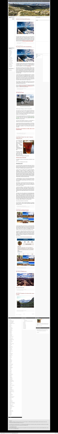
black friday (10, 330)
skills (9, 393)
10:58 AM (22, 310)
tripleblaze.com (11, 411)
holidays (10, 356)
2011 (24, 327)
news (10, 371)
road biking (10, 387)
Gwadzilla (10, 55)
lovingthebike (10, 367)
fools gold (10, 348)
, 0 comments (24, 88)
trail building (10, 405)
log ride (10, 366)
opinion (10, 376)
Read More (38, 332)
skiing (10, 392)
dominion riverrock (11, 343)
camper (10, 331)
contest (10, 335)
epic (9, 345)
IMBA (9, 56)
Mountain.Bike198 (11, 60)
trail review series (11, 406)
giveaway (10, 349)
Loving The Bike (10, 58)
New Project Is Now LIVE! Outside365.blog (23, 46)
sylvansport (10, 401)
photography (10, 380)
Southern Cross (11, 397)
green (10, 352)
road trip (10, 388)
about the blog (10, 322)
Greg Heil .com (10, 70)
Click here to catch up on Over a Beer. (21, 157)
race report (10, 383)
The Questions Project (20, 92)
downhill (10, 344)
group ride (10, 354)
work (9, 415)
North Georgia (10, 374)
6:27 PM (22, 267)
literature (10, 365)
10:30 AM (22, 289)
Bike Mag (10, 50)
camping (10, 332)
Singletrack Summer (11, 63)
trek (9, 409)
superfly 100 (10, 400)
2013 (24, 325)
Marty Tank (10, 59)
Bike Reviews (10, 51)
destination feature (11, 339)
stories (10, 398)
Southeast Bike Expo (11, 396)
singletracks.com (11, 391)
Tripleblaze (10, 410)
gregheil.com (10, 353)
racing (10, 384)
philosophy (10, 379)
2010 (24, 328)
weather (10, 414)
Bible (9, 326)
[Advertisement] (11, 33)
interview (10, 361)
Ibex (9, 358)
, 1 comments (25, 289)
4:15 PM (22, 88)
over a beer (10, 378)
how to (10, 357)
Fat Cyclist (10, 54)
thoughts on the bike (11, 402)
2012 (24, 326)
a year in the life (11, 321)
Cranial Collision (11, 336)
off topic (10, 375)
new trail (10, 370)
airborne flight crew (11, 323)
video (10, 413)
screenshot (10, 389)
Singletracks (10, 64)
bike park (10, 327)
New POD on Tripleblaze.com (21, 271)
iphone (10, 362)
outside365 (20, 43)
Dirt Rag (10, 340)
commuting (10, 334)
